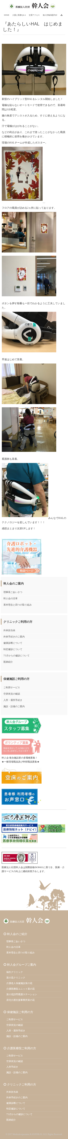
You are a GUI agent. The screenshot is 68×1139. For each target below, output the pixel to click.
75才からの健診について (16, 655)
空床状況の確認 (11, 693)
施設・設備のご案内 (14, 706)
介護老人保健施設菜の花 (19, 983)
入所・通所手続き (12, 700)
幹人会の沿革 (10, 598)
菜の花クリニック (15, 977)
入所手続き (12, 1066)
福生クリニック (14, 972)
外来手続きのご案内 (14, 636)
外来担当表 (9, 630)
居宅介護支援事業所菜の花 (20, 1000)
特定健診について (12, 649)
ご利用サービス (11, 687)
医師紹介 (8, 662)
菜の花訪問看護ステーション (21, 994)
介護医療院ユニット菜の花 (20, 988)
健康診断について (12, 643)
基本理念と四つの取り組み (17, 604)
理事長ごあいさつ (12, 592)
